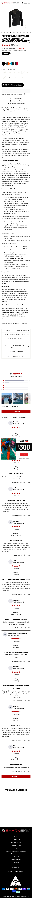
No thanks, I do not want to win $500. (24, 458)
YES (24, 454)
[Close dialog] (31, 439)
